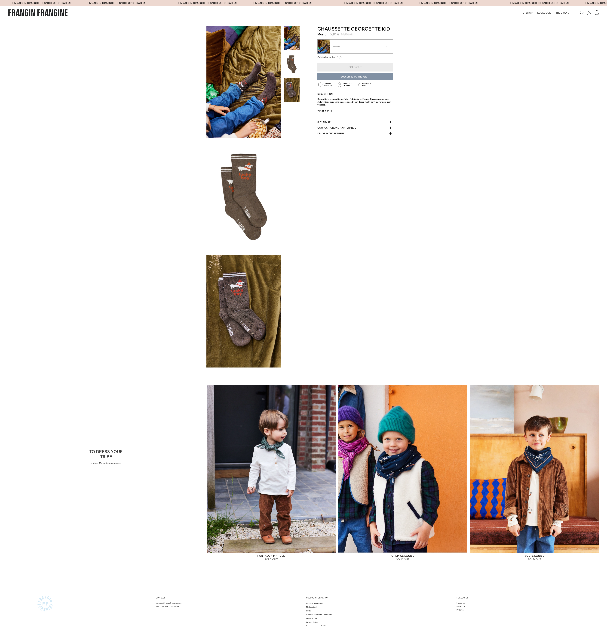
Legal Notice (311, 618)
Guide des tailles (326, 57)
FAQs (308, 611)
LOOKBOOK (544, 12)
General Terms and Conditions (319, 615)
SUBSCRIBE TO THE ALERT (355, 76)
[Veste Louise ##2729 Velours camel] (534, 469)
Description (325, 94)
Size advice (324, 122)
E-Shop (528, 12)
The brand (562, 12)
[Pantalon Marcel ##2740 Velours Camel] (271, 469)
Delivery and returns (330, 133)
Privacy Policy (312, 622)
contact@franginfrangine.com (168, 603)
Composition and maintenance (336, 127)
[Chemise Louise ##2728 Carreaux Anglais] (402, 469)
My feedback (311, 607)
